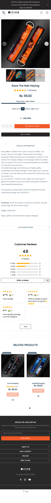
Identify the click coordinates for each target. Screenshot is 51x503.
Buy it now (25, 134)
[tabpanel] (13, 379)
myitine (13, 13)
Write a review (22, 280)
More (25, 327)
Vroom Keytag (12, 383)
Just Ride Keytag (38, 383)
